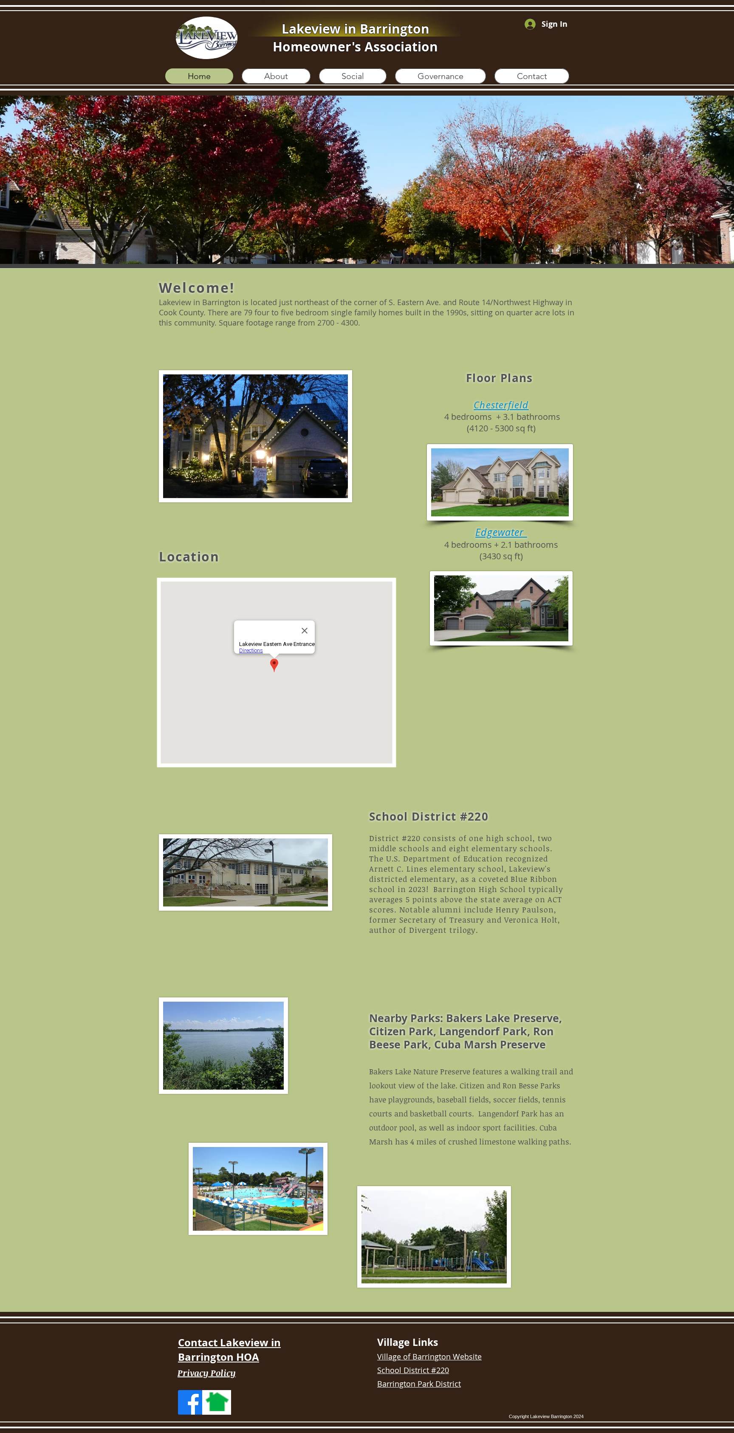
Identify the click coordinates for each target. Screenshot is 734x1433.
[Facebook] (190, 1402)
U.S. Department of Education (444, 858)
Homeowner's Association (355, 46)
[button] (367, 180)
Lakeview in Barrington (355, 28)
